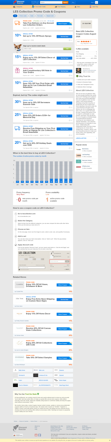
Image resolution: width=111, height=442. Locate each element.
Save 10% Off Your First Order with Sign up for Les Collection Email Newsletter (38, 85)
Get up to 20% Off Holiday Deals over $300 (37, 144)
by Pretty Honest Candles (22, 320)
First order (40, 16)
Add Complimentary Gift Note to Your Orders (37, 71)
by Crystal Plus (19, 291)
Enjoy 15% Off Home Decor (38, 314)
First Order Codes (40, 6)
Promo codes (23, 16)
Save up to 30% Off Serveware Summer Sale (36, 103)
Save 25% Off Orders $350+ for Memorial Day (37, 116)
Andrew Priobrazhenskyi (89, 70)
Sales (78, 6)
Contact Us (69, 426)
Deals (31, 16)
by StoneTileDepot (20, 364)
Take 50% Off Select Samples (39, 357)
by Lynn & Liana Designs (21, 350)
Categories (19, 6)
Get (67, 48)
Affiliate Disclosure (90, 438)
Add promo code (55, 430)
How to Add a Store (71, 427)
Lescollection (81, 138)
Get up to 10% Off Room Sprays (37, 36)
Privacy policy (81, 438)
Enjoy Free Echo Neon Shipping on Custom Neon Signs (40, 300)
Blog (73, 2)
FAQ (36, 427)
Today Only (85, 429)
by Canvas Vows (19, 335)
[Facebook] (39, 435)
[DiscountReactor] (19, 2)
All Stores (84, 426)
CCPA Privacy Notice (56, 429)
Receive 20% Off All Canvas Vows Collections (38, 329)
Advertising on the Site (57, 426)
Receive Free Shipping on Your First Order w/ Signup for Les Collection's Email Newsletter (39, 130)
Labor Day (95, 6)
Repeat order (50, 16)
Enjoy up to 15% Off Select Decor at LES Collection (39, 58)
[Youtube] (36, 435)
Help (36, 429)
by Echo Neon (18, 306)
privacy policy (90, 440)
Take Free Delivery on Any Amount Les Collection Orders (38, 24)
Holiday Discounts (55, 427)
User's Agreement (72, 438)
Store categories (86, 427)
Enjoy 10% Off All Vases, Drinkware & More (37, 285)
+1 (71, 28)
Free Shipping (61, 6)
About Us (37, 426)
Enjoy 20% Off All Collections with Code (39, 344)
